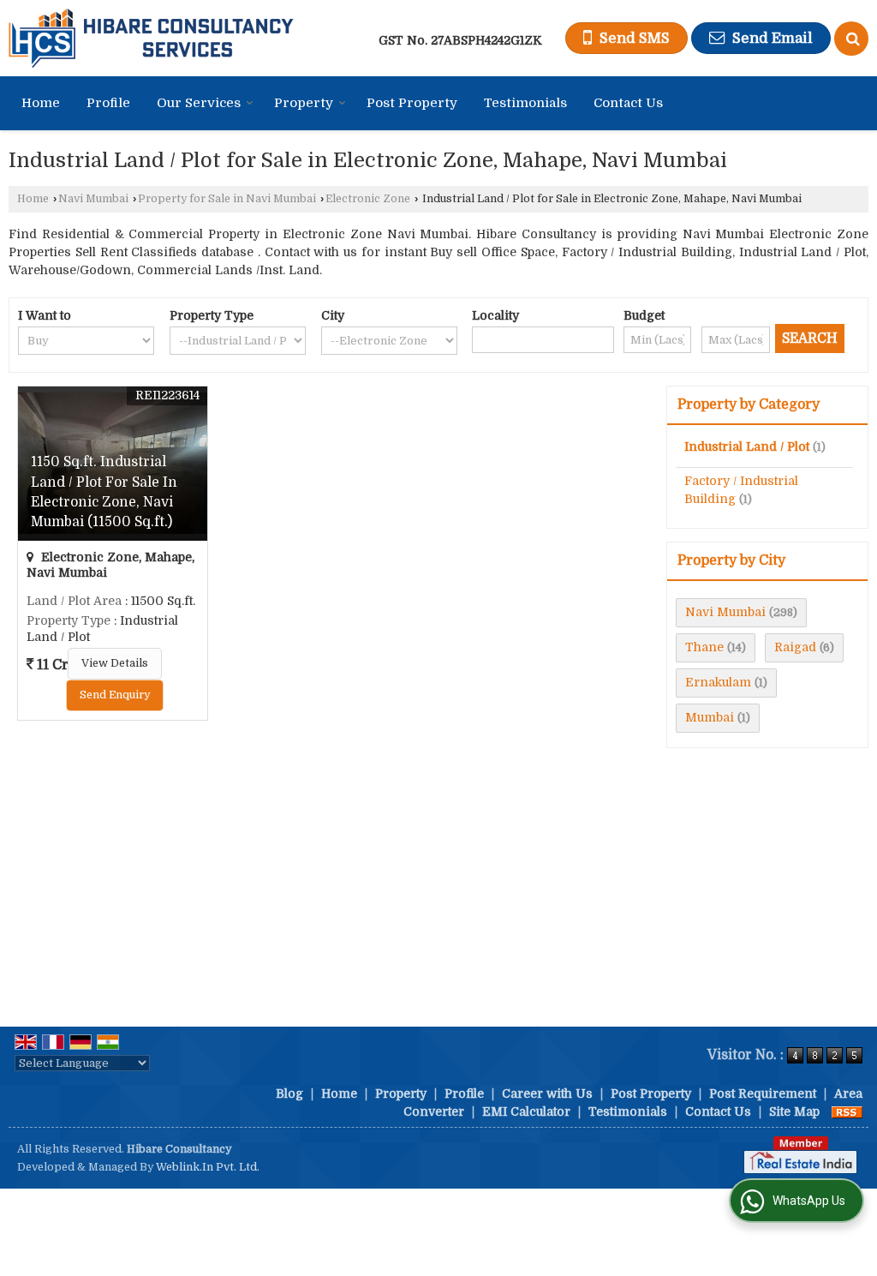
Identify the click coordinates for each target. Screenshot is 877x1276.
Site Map (794, 1111)
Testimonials (525, 103)
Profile (108, 103)
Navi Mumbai (93, 199)
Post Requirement (762, 1093)
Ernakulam (718, 682)
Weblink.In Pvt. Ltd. (208, 1167)
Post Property (412, 103)
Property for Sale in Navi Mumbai (227, 199)
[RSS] (847, 1111)
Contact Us (628, 103)
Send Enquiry (115, 695)
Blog (289, 1093)
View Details (114, 663)
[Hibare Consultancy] (151, 38)
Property (303, 103)
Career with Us (547, 1093)
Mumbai (709, 717)
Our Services (199, 103)
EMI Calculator (526, 1111)
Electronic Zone (367, 199)
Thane (704, 647)
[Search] (851, 38)
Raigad (795, 647)
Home (40, 103)
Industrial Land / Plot (746, 446)
